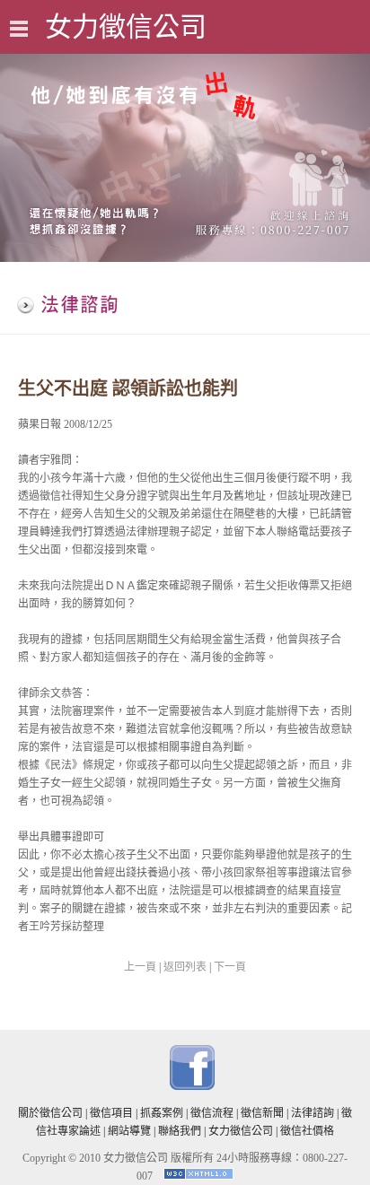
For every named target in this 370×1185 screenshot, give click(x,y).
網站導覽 (129, 1131)
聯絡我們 (179, 1131)
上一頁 (140, 967)
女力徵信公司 (240, 1131)
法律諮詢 (312, 1113)
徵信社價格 (307, 1131)
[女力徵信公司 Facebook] (192, 1086)
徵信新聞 (262, 1113)
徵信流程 (211, 1113)
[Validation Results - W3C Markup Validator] (198, 1176)
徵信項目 (111, 1113)
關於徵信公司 (50, 1113)
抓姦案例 (161, 1113)
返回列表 (185, 967)
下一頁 (230, 967)
